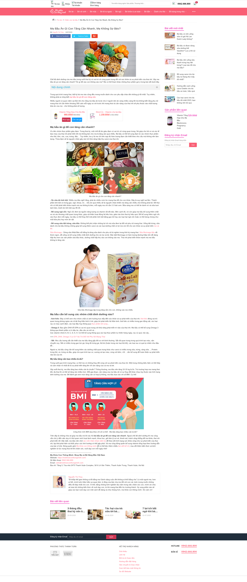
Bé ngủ (118, 11)
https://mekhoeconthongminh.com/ (72, 458)
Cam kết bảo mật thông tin (130, 568)
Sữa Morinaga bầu (147, 232)
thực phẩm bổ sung (99, 324)
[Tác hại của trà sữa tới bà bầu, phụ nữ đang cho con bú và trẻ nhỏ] (95, 514)
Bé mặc (93, 11)
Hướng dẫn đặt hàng (127, 561)
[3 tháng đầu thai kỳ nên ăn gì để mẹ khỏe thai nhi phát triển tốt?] (58, 514)
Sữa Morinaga (56, 232)
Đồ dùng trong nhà (176, 11)
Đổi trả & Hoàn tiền (127, 558)
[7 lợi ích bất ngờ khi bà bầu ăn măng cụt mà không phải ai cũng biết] (133, 515)
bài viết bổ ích (124, 446)
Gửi (193, 145)
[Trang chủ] (53, 20)
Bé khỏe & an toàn (132, 11)
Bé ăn (71, 11)
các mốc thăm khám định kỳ (94, 441)
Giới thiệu (123, 551)
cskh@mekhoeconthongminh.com (69, 463)
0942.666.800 (67, 460)
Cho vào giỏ (77, 120)
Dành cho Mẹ (159, 11)
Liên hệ (122, 555)
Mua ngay (66, 120)
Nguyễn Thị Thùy (58, 32)
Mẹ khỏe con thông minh (86, 446)
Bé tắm (147, 11)
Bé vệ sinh (81, 11)
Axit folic (143, 319)
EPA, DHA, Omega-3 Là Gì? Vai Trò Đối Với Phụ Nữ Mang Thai (79, 337)
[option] (68, 116)
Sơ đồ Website (125, 571)
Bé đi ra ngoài (106, 11)
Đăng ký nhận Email (58, 537)
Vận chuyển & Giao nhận (129, 565)
